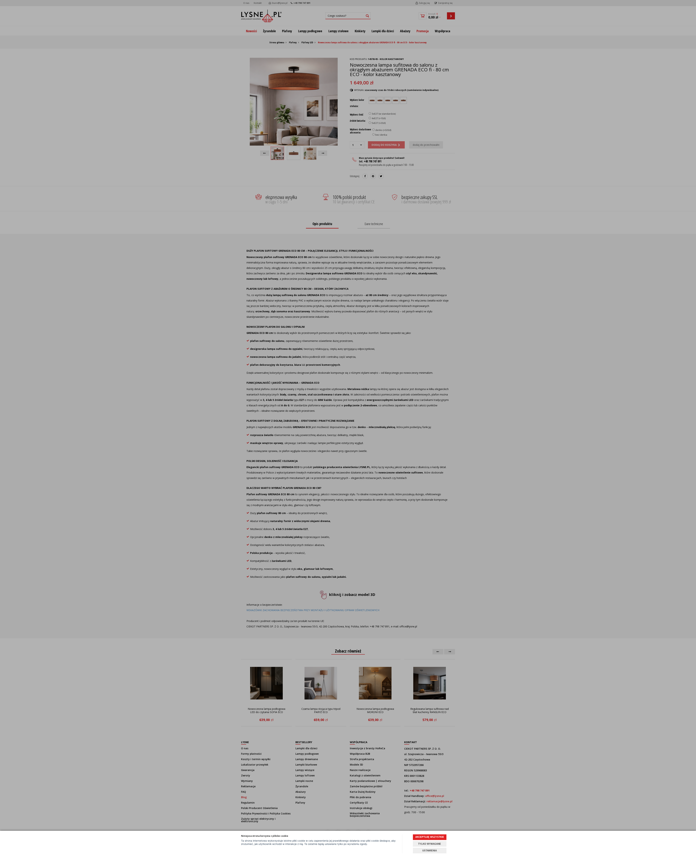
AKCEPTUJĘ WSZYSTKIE (429, 837)
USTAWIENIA (429, 850)
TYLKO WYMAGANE (429, 844)
